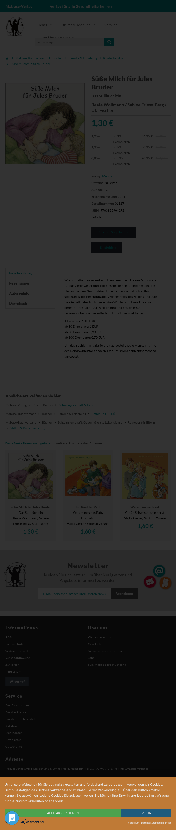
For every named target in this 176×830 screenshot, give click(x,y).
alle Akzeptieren (63, 813)
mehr (146, 813)
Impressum (133, 822)
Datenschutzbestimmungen (156, 822)
